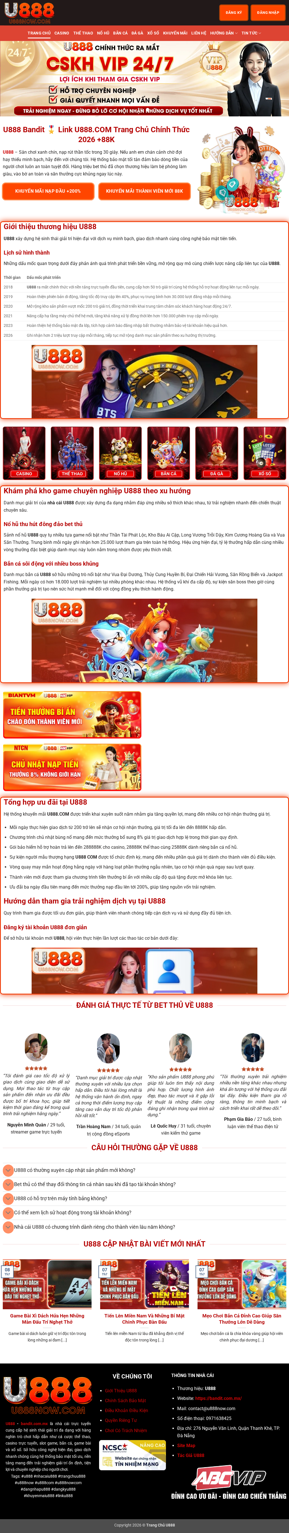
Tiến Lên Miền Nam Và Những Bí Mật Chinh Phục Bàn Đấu (144, 1319)
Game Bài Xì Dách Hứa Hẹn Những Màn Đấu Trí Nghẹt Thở (47, 1319)
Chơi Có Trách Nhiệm (126, 1430)
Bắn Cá (120, 33)
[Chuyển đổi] (8, 1171)
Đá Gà (137, 33)
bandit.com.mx (34, 1423)
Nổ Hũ (103, 33)
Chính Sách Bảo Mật (125, 1400)
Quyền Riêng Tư (121, 1420)
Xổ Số (153, 33)
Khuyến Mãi (175, 33)
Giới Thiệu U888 (121, 1390)
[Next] (276, 78)
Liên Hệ (198, 33)
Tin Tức (249, 33)
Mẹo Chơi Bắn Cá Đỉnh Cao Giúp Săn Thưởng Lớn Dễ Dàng (241, 1319)
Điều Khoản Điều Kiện (126, 1410)
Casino (61, 33)
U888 (10, 1423)
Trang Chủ (39, 33)
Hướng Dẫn (222, 33)
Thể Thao (83, 33)
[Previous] (13, 78)
